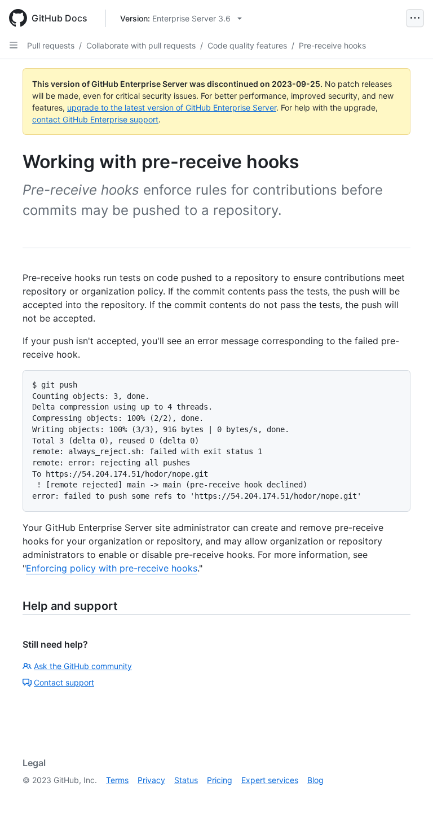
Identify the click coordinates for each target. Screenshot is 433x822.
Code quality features (247, 45)
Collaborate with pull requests (141, 45)
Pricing (219, 780)
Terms (117, 780)
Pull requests (50, 45)
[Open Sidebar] (14, 45)
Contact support (64, 682)
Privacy (151, 780)
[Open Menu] (415, 18)
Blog (315, 780)
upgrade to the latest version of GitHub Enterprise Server (171, 107)
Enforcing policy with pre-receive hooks (111, 568)
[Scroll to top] (408, 797)
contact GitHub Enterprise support (95, 119)
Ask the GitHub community (83, 666)
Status (186, 780)
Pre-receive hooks (332, 45)
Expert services (269, 780)
